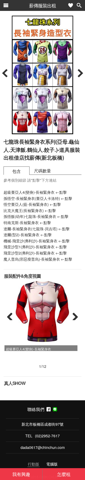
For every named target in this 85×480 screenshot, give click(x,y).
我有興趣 (21, 474)
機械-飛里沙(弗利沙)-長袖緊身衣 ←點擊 (37, 241)
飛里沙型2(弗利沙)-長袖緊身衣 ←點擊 (35, 253)
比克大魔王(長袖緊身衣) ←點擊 (30, 210)
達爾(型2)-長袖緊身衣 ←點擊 (28, 234)
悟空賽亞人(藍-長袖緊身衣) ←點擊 (32, 204)
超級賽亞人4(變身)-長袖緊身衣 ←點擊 (35, 192)
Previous (11, 315)
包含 (16, 171)
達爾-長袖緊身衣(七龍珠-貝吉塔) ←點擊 (37, 228)
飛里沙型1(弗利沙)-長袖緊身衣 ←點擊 (35, 246)
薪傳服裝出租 (42, 5)
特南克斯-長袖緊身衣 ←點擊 (27, 222)
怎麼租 (64, 474)
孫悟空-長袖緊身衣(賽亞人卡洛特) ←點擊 (38, 198)
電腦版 (52, 464)
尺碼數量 (42, 171)
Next (73, 315)
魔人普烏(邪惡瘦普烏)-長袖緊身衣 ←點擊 (38, 259)
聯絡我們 (37, 409)
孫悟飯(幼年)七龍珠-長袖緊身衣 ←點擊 (36, 216)
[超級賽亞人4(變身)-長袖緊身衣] (42, 312)
